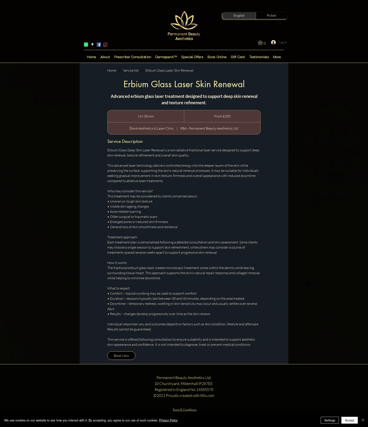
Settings (329, 420)
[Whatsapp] (86, 44)
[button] (263, 42)
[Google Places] (92, 44)
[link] (121, 355)
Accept (349, 420)
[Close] (362, 420)
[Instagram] (105, 44)
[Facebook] (99, 44)
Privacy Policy (168, 420)
